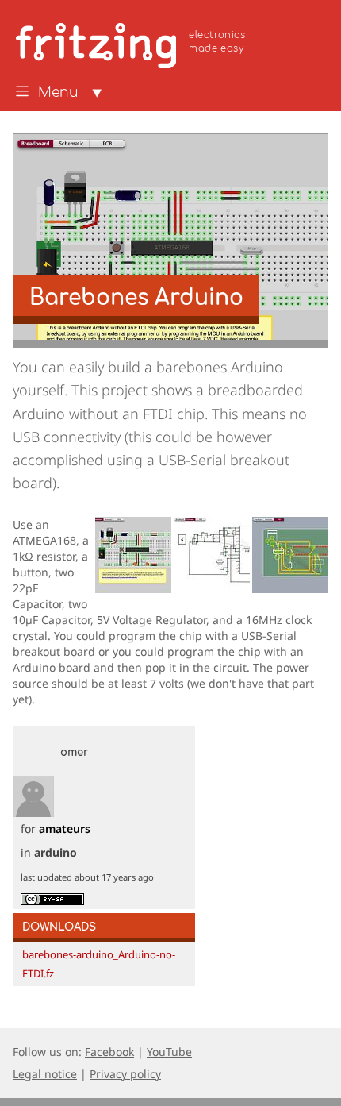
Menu (58, 93)
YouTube (169, 1051)
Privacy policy (125, 1073)
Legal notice (45, 1073)
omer (74, 752)
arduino (55, 852)
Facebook (109, 1051)
